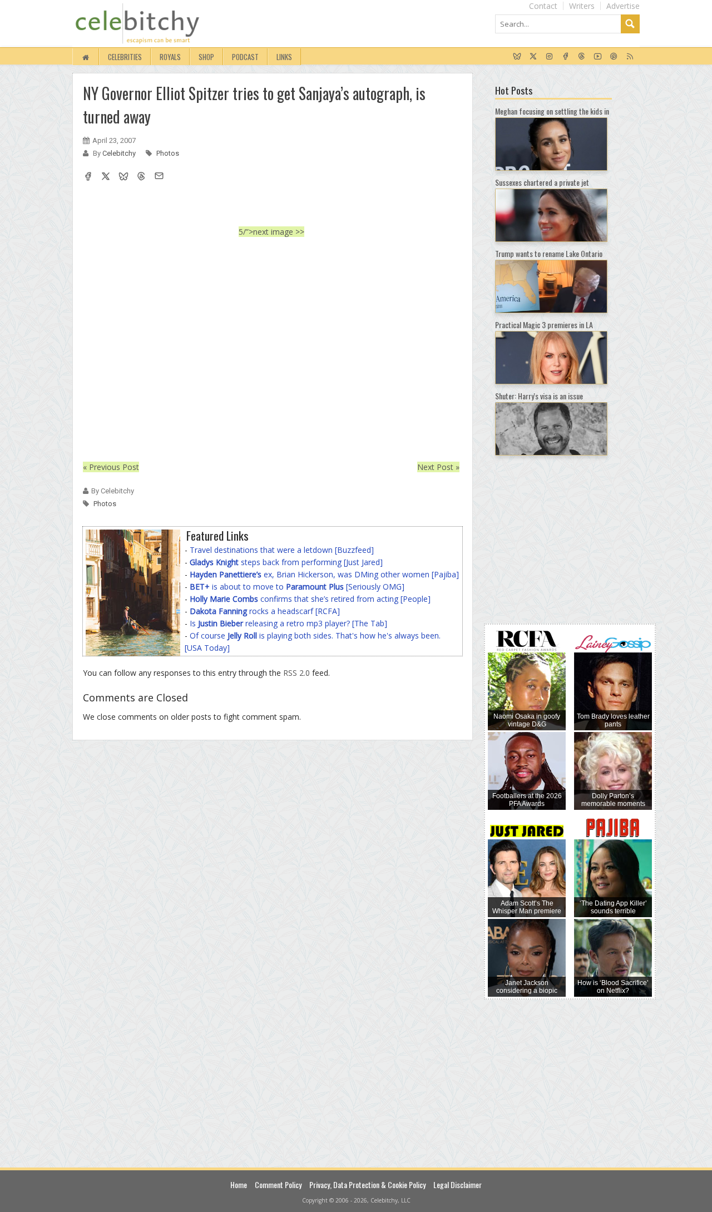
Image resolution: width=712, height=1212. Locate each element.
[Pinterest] (614, 56)
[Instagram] (549, 56)
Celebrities (125, 56)
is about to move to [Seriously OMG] (297, 586)
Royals (170, 56)
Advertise (623, 6)
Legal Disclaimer (457, 1184)
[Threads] (581, 56)
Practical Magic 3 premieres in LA (544, 324)
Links (284, 56)
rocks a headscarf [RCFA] (265, 611)
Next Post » (438, 467)
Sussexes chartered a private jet (542, 182)
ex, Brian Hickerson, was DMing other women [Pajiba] (324, 574)
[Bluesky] (517, 56)
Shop (206, 56)
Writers (582, 6)
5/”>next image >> (271, 231)
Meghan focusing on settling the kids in (552, 111)
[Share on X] (106, 177)
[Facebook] (565, 56)
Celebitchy (119, 153)
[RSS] (630, 56)
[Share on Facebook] (88, 177)
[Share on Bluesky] (123, 177)
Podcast (245, 56)
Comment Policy (278, 1184)
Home (238, 1184)
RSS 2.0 (296, 672)
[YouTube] (598, 56)
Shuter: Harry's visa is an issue (539, 396)
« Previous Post (111, 467)
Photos (167, 153)
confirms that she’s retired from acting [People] (310, 598)
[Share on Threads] (141, 177)
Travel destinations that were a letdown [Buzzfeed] (282, 550)
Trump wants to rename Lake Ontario (548, 253)
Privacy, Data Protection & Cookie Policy (367, 1184)
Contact (543, 6)
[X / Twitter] (533, 56)
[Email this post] (159, 177)
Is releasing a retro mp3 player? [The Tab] (288, 623)
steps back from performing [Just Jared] (286, 562)
